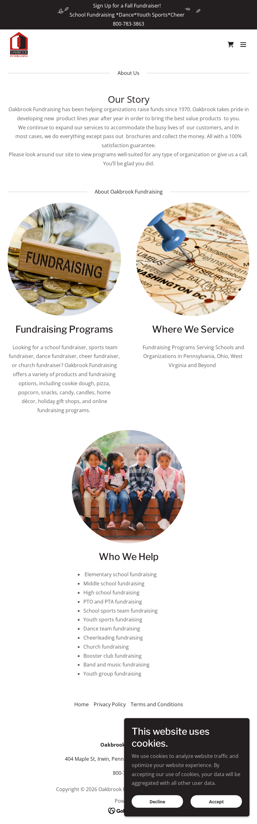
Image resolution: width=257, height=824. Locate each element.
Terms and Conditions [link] (157, 704)
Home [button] (81, 704)
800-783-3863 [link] (128, 23)
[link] (19, 44)
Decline (157, 802)
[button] (230, 44)
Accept (216, 802)
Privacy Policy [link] (110, 704)
